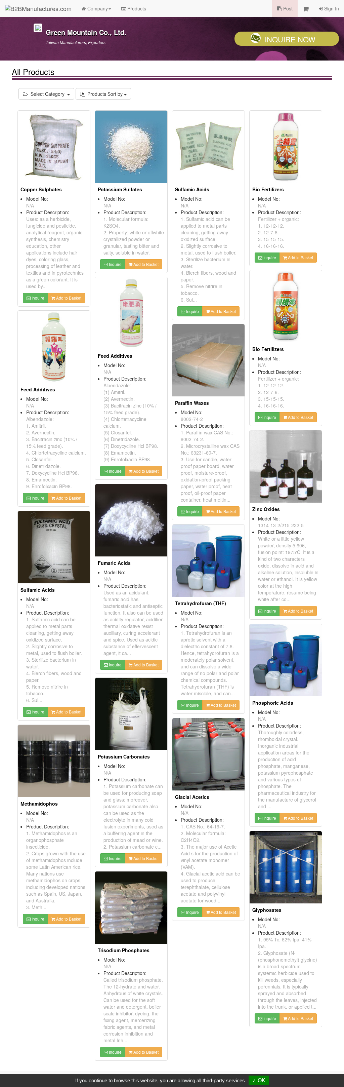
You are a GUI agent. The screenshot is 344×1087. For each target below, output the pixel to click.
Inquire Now (290, 39)
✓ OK (258, 1080)
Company (97, 8)
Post (287, 8)
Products (136, 8)
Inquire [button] (37, 298)
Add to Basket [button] (68, 298)
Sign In (331, 8)
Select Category (47, 93)
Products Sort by (104, 93)
